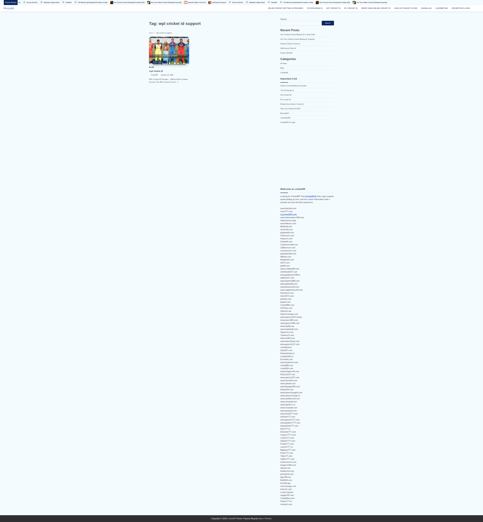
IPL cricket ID (351, 8)
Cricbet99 (284, 73)
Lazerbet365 (441, 8)
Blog (151, 67)
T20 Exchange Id (315, 8)
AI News (283, 63)
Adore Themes (264, 518)
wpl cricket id (156, 71)
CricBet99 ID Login (461, 8)
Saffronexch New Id (182, 2)
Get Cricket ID (333, 8)
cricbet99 (154, 75)
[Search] (476, 8)
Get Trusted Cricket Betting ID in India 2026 (92, 2)
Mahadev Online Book (220, 2)
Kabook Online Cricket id (160, 2)
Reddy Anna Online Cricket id (375, 8)
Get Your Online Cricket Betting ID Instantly (129, 2)
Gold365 (31, 2)
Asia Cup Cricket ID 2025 (405, 8)
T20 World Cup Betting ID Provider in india (56, 2)
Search (283, 19)
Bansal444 (426, 8)
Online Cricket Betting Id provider (285, 8)
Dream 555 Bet (200, 2)
